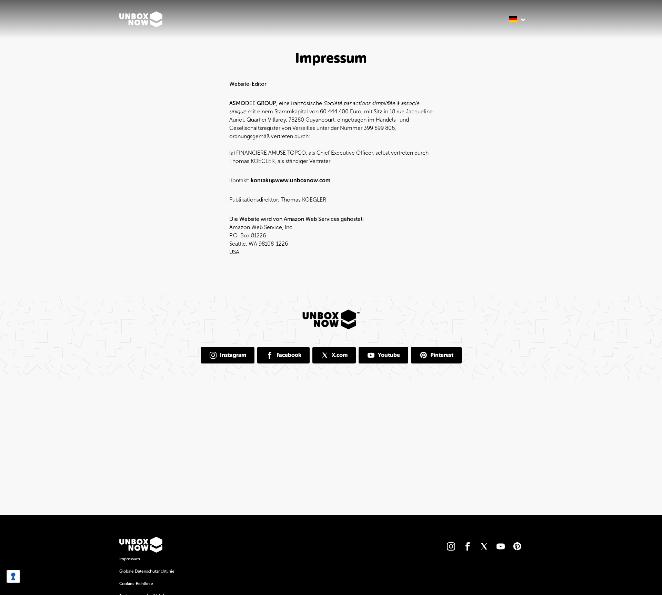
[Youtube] (500, 546)
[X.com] (484, 546)
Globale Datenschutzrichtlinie (146, 571)
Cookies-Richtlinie (136, 583)
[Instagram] (451, 546)
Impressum (129, 558)
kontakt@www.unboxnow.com (290, 180)
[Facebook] (467, 546)
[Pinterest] (517, 546)
